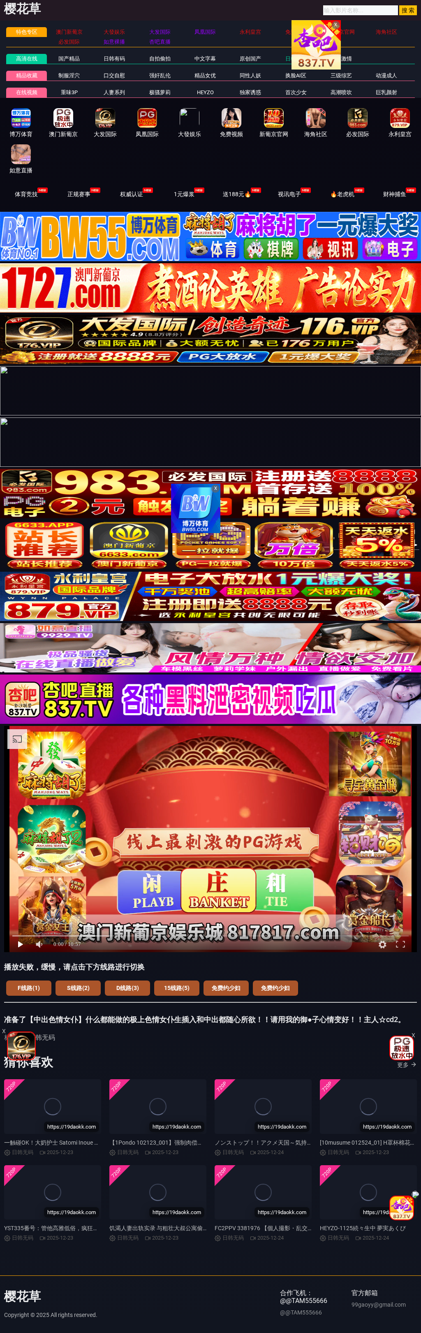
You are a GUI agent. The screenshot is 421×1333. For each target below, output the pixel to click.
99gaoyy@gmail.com (379, 1304)
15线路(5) (177, 988)
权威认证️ (131, 194)
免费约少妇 (226, 988)
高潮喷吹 (341, 92)
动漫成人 (386, 75)
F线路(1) (29, 988)
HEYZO (205, 92)
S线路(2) (78, 988)
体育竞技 (26, 194)
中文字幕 (205, 59)
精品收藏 (26, 75)
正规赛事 (78, 194)
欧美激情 (341, 59)
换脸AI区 (295, 75)
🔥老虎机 (342, 194)
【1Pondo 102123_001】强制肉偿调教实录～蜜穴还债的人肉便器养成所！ (205, 1142)
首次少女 (296, 92)
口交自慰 (114, 75)
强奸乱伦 (160, 75)
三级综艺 (341, 75)
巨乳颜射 (386, 92)
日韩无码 (296, 59)
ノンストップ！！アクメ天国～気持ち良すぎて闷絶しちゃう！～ (298, 1142)
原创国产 (250, 59)
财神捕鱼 (394, 194)
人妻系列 (114, 92)
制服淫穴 (69, 75)
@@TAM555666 (301, 1312)
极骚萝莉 (160, 92)
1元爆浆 (184, 194)
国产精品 (69, 59)
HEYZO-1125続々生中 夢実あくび (363, 1228)
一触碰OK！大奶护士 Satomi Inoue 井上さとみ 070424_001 (80, 1142)
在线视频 (26, 92)
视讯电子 (289, 194)
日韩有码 (114, 59)
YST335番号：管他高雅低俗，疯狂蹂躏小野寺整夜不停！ (77, 1228)
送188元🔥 (237, 194)
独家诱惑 (250, 92)
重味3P (69, 92)
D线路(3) (127, 988)
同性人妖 (250, 75)
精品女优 (205, 75)
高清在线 (26, 59)
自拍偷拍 (160, 59)
